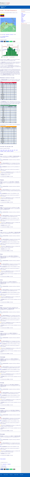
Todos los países (3, 465)
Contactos (11, 474)
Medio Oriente (23, 20)
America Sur (7, 34)
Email (14, 41)
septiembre (1, 151)
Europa (22, 19)
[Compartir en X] (4, 41)
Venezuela (11, 34)
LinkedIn (7, 41)
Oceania (22, 21)
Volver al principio (3, 458)
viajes (5, 3)
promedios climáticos (5, 36)
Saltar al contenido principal (4, 0)
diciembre (11, 151)
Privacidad (21, 474)
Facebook (2, 41)
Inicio (4, 34)
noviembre (8, 151)
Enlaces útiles (16, 474)
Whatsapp (11, 41)
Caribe (22, 18)
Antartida (22, 16)
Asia (22, 17)
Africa (22, 13)
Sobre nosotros (6, 474)
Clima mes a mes (2, 37)
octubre (5, 151)
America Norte (23, 14)
